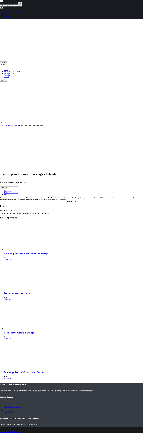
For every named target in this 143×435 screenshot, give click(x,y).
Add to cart (4, 187)
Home (6, 70)
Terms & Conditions (16, 432)
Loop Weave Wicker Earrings (19, 332)
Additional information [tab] (11, 193)
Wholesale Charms (9, 73)
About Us (7, 75)
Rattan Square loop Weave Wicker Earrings (26, 253)
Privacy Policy (4, 432)
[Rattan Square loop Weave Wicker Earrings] (18, 249)
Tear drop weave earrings (17, 293)
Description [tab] (7, 191)
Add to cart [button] (7, 259)
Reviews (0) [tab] (7, 194)
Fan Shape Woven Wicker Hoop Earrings (24, 372)
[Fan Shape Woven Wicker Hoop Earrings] (18, 368)
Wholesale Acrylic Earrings (12, 71)
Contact (6, 77)
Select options (8, 378)
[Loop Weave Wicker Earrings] (18, 328)
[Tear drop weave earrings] (18, 289)
